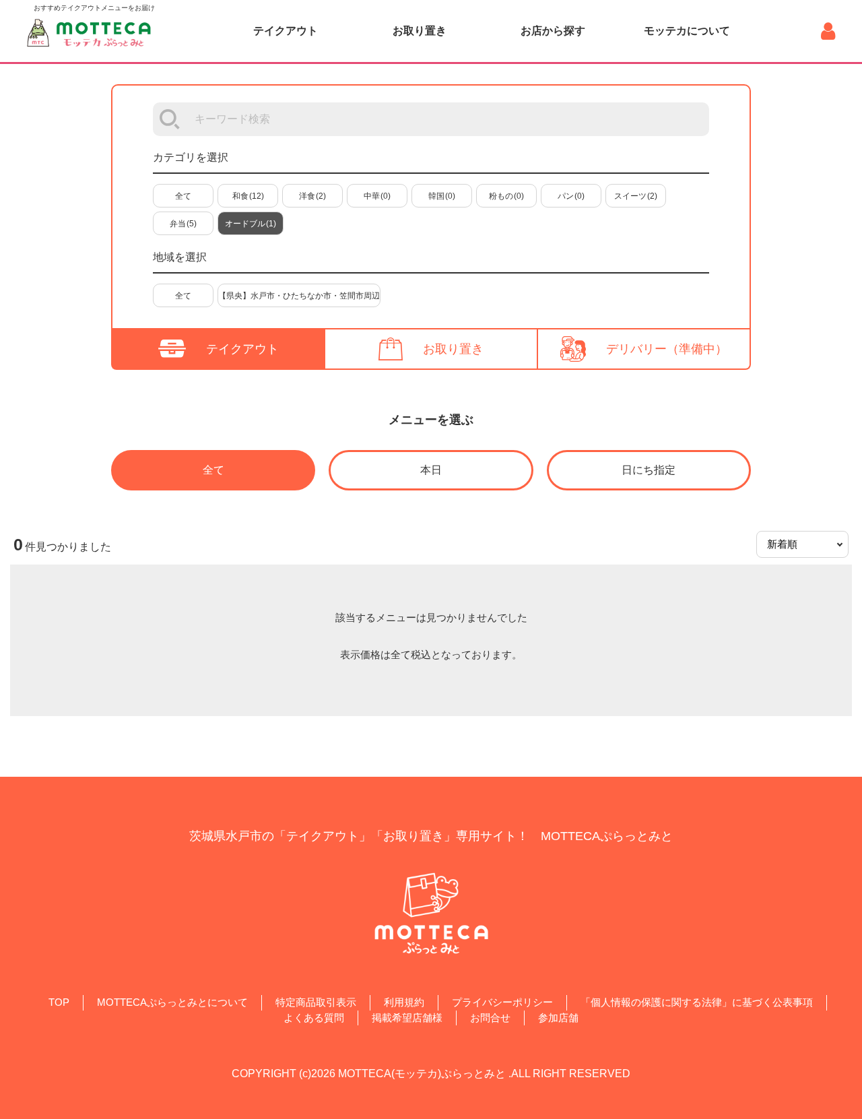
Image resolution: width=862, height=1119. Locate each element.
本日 (431, 470)
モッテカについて (687, 30)
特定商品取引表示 (315, 1002)
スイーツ (635, 196)
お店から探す (553, 30)
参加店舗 (558, 1017)
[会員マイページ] (828, 31)
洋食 (312, 196)
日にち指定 (648, 470)
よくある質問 (314, 1017)
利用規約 (404, 1002)
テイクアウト (285, 30)
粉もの (506, 196)
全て (183, 196)
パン (571, 196)
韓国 (441, 196)
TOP (58, 1002)
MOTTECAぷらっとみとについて (172, 1002)
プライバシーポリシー (502, 1002)
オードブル (250, 223)
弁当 (183, 223)
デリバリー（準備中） (666, 349)
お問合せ (490, 1017)
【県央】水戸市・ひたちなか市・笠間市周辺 (299, 295)
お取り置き (419, 30)
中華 (377, 196)
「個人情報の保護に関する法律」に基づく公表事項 (697, 1002)
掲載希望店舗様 (407, 1017)
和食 (248, 196)
